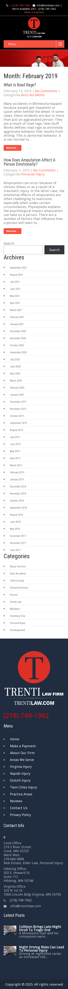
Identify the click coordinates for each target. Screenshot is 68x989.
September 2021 (18, 267)
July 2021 (15, 281)
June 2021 (15, 288)
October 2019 (17, 415)
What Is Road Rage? (20, 85)
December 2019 (18, 401)
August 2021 (16, 274)
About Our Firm (22, 753)
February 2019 (17, 472)
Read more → (12, 148)
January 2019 (17, 479)
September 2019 (18, 423)
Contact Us (18, 808)
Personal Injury (33, 174)
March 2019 (16, 465)
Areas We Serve (22, 759)
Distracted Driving (19, 587)
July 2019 (15, 437)
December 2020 (18, 331)
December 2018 (18, 486)
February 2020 (17, 387)
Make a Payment (34, 12)
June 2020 (15, 366)
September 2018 (18, 507)
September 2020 (18, 352)
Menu (12, 44)
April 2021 (15, 303)
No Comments (46, 91)
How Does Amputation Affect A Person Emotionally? (29, 162)
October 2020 (17, 345)
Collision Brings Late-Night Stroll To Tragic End (40, 928)
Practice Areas (21, 794)
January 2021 (17, 324)
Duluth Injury (20, 780)
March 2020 (16, 380)
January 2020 (17, 394)
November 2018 (18, 493)
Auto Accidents (33, 95)
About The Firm (18, 566)
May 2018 (15, 528)
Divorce (14, 594)
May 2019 (15, 451)
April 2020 (15, 373)
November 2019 (18, 408)
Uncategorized (17, 630)
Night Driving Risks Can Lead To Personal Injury (41, 948)
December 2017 (18, 536)
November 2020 (18, 338)
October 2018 (17, 500)
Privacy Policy (20, 815)
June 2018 (15, 521)
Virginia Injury (21, 766)
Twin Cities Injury (23, 787)
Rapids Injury (20, 773)
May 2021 (15, 295)
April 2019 (15, 458)
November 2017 (18, 543)
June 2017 (15, 550)
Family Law (15, 601)
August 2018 (16, 514)
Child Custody (17, 580)
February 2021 (17, 317)
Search (9, 243)
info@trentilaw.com (48, 5)
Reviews (16, 801)
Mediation (15, 608)
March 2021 (16, 310)
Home (14, 739)
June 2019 (15, 444)
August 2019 (16, 430)
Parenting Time (17, 616)
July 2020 (15, 359)
